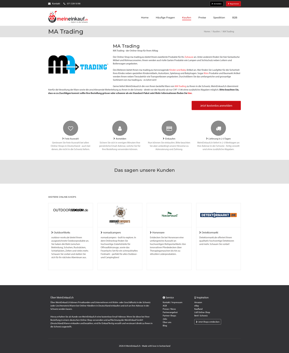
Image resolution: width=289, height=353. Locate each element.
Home (207, 31)
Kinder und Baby (177, 69)
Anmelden (218, 4)
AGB (165, 305)
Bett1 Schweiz (201, 315)
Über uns (167, 322)
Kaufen (216, 31)
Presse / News (169, 309)
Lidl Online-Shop (202, 312)
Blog (165, 325)
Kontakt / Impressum (172, 302)
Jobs (165, 319)
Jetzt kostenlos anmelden (216, 105)
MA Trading (180, 86)
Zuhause (189, 56)
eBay (196, 305)
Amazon (198, 302)
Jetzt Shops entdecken (208, 321)
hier (190, 93)
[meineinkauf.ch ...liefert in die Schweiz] (68, 17)
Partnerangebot (170, 312)
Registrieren (234, 4)
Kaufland (198, 309)
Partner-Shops (169, 315)
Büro (206, 73)
